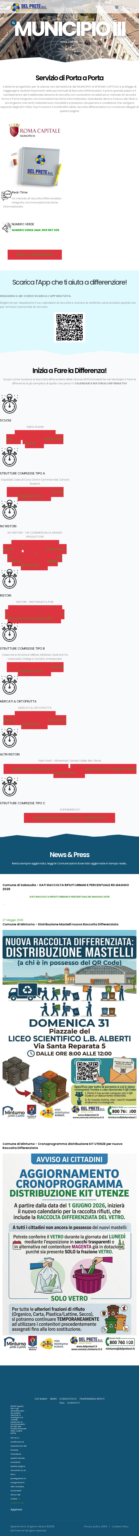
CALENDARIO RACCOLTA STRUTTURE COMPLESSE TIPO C (69, 818)
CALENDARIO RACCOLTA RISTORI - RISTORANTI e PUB (33, 612)
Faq (61, 1403)
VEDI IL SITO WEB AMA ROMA (34, 255)
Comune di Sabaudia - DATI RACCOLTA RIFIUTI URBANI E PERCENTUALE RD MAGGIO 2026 (66, 887)
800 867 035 (50, 230)
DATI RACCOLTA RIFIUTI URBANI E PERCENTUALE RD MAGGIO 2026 (70, 896)
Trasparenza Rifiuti (92, 1399)
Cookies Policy (120, 1526)
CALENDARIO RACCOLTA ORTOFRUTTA (43, 722)
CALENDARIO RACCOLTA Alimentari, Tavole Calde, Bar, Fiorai (94, 771)
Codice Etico (68, 1399)
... (3, 903)
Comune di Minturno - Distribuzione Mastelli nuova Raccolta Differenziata (60, 924)
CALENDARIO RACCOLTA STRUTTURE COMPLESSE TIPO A (39, 494)
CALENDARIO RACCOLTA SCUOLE (44, 441)
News (53, 1399)
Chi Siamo (41, 1399)
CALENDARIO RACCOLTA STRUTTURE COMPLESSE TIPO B (39, 669)
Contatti (73, 1403)
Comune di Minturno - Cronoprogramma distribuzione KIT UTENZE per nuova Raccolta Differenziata (62, 1146)
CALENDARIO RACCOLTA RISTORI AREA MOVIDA (36, 616)
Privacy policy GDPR (95, 1526)
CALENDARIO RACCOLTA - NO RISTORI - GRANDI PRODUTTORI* (37, 561)
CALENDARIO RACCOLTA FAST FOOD (36, 769)
